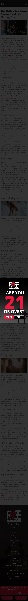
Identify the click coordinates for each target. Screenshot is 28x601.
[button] (9, 317)
